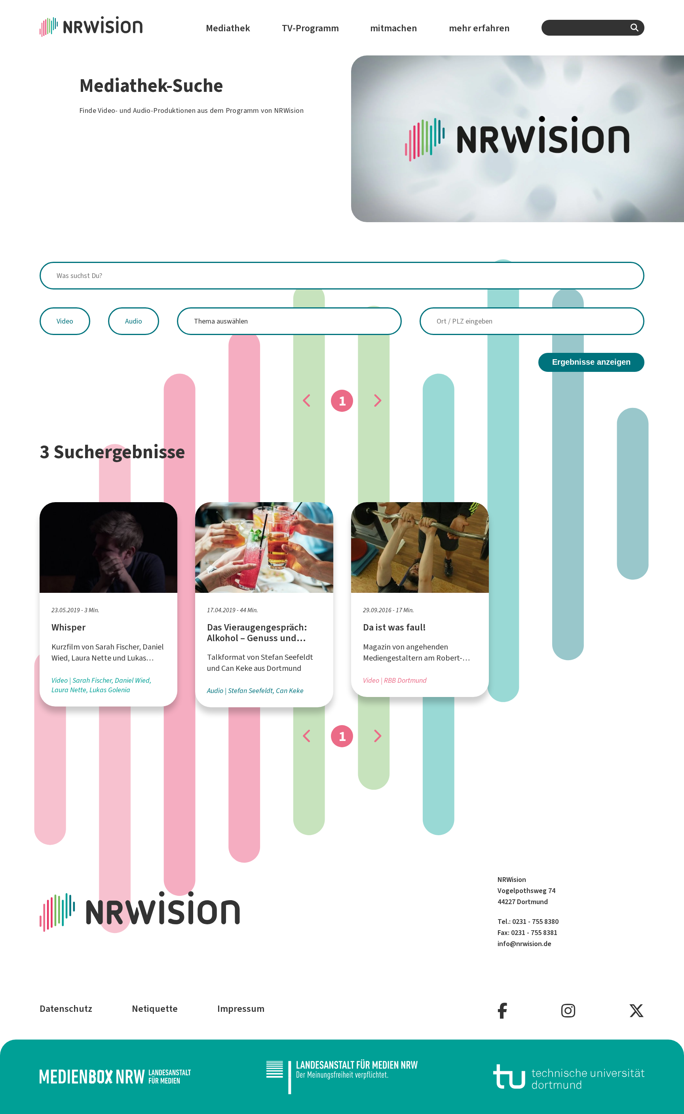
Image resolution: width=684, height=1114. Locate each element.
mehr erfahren (479, 28)
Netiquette (155, 1008)
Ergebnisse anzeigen (591, 362)
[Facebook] (502, 1011)
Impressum (240, 1008)
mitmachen (393, 28)
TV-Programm (310, 28)
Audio (133, 321)
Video (65, 321)
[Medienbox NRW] (115, 1076)
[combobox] (593, 28)
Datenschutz (66, 1008)
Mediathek (228, 28)
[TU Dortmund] (568, 1076)
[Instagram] (568, 1011)
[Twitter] (636, 1011)
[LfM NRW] (342, 1076)
